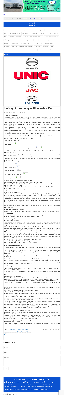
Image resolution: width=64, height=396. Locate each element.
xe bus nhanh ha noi (17, 50)
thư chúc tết (39, 43)
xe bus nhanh (7, 50)
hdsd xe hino (35, 33)
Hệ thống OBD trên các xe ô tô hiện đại (49, 33)
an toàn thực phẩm (24, 30)
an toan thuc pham (13, 30)
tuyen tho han (38, 46)
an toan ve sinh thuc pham (37, 30)
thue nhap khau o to (48, 43)
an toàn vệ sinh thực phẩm (51, 30)
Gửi (6, 368)
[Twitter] (53, 329)
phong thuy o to (15, 43)
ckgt (5, 33)
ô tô (36, 40)
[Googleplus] (56, 329)
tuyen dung (6, 46)
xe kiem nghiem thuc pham (30, 50)
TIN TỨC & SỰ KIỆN (16, 18)
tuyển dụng (14, 46)
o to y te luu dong (50, 40)
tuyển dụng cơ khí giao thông (25, 46)
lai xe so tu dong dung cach (26, 40)
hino (5, 36)
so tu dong (23, 43)
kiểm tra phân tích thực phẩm (11, 40)
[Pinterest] (58, 329)
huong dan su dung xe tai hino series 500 (33, 36)
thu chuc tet (31, 43)
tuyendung (45, 46)
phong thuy (6, 43)
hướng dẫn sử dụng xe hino (15, 36)
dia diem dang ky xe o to (14, 33)
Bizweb (16, 394)
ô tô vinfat (41, 40)
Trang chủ (6, 18)
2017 (5, 30)
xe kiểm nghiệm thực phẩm (45, 50)
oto (57, 40)
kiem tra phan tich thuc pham (51, 36)
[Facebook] (50, 329)
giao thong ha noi (26, 33)
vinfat (52, 46)
